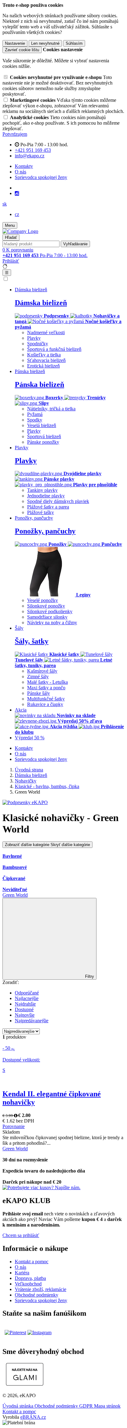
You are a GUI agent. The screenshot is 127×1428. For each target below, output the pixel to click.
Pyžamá (35, 414)
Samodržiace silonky (47, 617)
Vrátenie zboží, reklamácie (40, 1289)
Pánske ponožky (43, 442)
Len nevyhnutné (45, 43)
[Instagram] (17, 193)
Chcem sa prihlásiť (20, 1235)
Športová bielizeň (44, 436)
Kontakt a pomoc (31, 1261)
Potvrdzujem (14, 134)
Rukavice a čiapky (45, 704)
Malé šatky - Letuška (47, 682)
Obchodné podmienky (36, 1294)
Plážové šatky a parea (48, 506)
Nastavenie (15, 43)
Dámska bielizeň (41, 303)
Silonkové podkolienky (49, 611)
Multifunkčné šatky (46, 698)
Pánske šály (38, 693)
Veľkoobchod (28, 1283)
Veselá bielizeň (41, 425)
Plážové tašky (40, 512)
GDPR (86, 1406)
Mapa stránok (107, 1406)
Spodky (34, 419)
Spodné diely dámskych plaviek (58, 501)
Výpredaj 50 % (29, 737)
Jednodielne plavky (46, 495)
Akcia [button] (21, 709)
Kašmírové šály (42, 671)
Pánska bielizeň (39, 384)
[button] (4, 203)
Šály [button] (19, 628)
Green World (15, 895)
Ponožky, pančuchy (45, 531)
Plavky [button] (21, 447)
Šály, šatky (31, 641)
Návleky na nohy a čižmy (52, 622)
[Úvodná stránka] (20, 231)
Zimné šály (38, 676)
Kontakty (24, 166)
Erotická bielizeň (43, 365)
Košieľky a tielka (44, 354)
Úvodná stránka (18, 1406)
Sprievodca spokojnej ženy (41, 177)
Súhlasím (74, 43)
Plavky (34, 338)
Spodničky (37, 343)
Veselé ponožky (42, 600)
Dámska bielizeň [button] (31, 289)
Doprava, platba (30, 1278)
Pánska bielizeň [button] (30, 371)
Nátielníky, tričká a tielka (51, 408)
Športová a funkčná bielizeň (54, 349)
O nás (20, 171)
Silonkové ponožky (46, 605)
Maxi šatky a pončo (46, 687)
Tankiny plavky (42, 490)
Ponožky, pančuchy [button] (34, 518)
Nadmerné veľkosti (46, 332)
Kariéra (22, 1272)
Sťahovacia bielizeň (46, 360)
